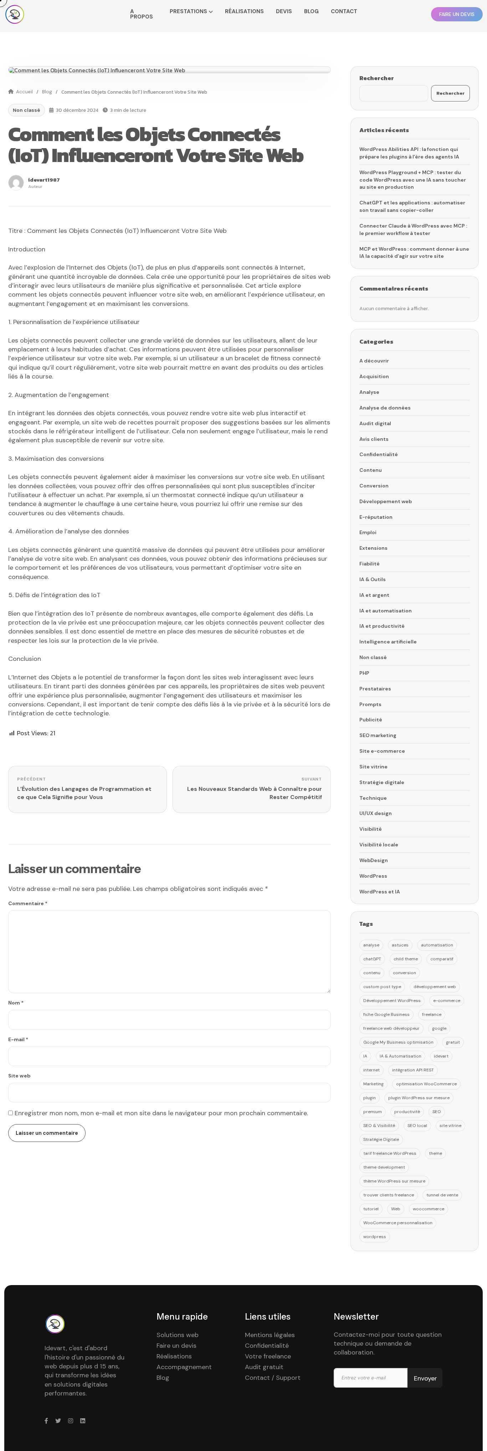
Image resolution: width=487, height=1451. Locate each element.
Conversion (374, 485)
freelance (431, 1014)
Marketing (373, 1084)
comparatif (441, 959)
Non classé (26, 110)
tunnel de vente (442, 1195)
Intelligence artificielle (388, 641)
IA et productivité (382, 626)
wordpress (374, 1236)
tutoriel (371, 1209)
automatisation (437, 945)
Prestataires (375, 688)
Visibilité (370, 829)
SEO (436, 1112)
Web (395, 1209)
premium (372, 1112)
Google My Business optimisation (398, 1042)
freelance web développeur (391, 1028)
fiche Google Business (386, 1014)
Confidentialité (378, 454)
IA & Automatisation (400, 1056)
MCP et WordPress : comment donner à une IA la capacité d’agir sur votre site (414, 253)
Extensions (373, 548)
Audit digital (375, 423)
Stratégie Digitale (381, 1139)
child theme (406, 959)
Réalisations (174, 1356)
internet (371, 1070)
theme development (384, 1167)
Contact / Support (273, 1377)
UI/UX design (375, 813)
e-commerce (446, 1000)
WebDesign (373, 860)
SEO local (417, 1125)
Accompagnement (184, 1367)
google (439, 1028)
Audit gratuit (264, 1367)
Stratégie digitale (381, 782)
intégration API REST (413, 1070)
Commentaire (27, 903)
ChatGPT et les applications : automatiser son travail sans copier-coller (412, 206)
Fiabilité (369, 563)
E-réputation (376, 517)
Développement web (385, 501)
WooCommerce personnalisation (397, 1223)
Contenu (370, 470)
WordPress (373, 876)
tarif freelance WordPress (389, 1153)
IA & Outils (372, 579)
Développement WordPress (392, 1000)
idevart (441, 1056)
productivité (407, 1112)
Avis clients (374, 439)
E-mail (18, 1039)
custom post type (382, 987)
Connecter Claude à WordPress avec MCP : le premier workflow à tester (413, 229)
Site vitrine (373, 766)
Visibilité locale (378, 844)
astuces (400, 945)
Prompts (370, 704)
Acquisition (374, 376)
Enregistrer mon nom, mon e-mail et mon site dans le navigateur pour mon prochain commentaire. (161, 1113)
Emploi (367, 532)
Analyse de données (385, 407)
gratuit (453, 1042)
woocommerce (428, 1209)
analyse (371, 945)
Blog (47, 92)
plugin (369, 1098)
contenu (371, 973)
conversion (404, 973)
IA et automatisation (385, 610)
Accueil (24, 92)
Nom (16, 1002)
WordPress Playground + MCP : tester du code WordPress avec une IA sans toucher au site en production (412, 179)
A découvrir (374, 360)
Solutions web (178, 1335)
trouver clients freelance (388, 1195)
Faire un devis (176, 1345)
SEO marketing (377, 735)
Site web (19, 1075)
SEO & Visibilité (379, 1125)
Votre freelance (268, 1356)
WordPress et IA (379, 891)
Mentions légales (270, 1335)
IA (365, 1056)
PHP (364, 673)
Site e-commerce (382, 751)
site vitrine (450, 1125)
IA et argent (374, 595)
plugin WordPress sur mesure (419, 1098)
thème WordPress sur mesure (394, 1181)
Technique (373, 798)
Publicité (370, 719)
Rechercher (376, 78)
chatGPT (372, 959)
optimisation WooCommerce (426, 1084)
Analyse (369, 392)
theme (435, 1153)
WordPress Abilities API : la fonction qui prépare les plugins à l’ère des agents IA (409, 153)
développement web (435, 987)
